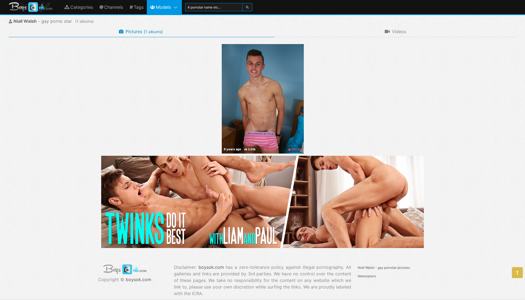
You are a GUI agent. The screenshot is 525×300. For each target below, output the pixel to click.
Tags (139, 7)
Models (163, 7)
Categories (81, 7)
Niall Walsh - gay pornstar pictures (384, 268)
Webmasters (367, 276)
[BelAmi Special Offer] (262, 246)
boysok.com (138, 279)
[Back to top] (517, 272)
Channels (113, 7)
